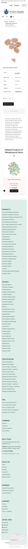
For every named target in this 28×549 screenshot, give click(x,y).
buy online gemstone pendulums (10, 212)
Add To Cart (8, 104)
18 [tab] (19, 192)
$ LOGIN (17, 73)
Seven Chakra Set (6, 336)
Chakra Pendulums (6, 284)
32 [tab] (15, 196)
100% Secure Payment (8, 490)
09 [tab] (21, 190)
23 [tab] (8, 194)
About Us (4, 423)
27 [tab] (17, 194)
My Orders (4, 506)
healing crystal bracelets (8, 299)
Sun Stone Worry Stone (10, 67)
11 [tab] (4, 192)
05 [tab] (13, 190)
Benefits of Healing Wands (9, 391)
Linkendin (5, 525)
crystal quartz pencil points (9, 244)
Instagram (5, 530)
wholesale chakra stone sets (9, 227)
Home (6, 21)
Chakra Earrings (6, 236)
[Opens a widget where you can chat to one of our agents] (18, 540)
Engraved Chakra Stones (8, 338)
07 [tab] (17, 190)
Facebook (5, 522)
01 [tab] (4, 190)
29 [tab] (21, 194)
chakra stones (5, 343)
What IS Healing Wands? (8, 389)
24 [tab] (10, 194)
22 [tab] (6, 194)
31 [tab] (13, 196)
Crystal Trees (5, 326)
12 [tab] (6, 192)
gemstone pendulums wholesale (10, 214)
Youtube (5, 532)
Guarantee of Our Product (8, 412)
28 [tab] (19, 194)
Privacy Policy (5, 430)
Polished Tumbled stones (8, 328)
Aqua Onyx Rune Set (14, 179)
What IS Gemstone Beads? (9, 379)
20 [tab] (23, 192)
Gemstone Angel (6, 324)
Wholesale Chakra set (7, 241)
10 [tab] (23, 190)
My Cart (4, 504)
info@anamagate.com (10, 453)
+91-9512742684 (7, 451)
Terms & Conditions (7, 428)
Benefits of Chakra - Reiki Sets (10, 369)
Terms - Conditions (7, 511)
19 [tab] (21, 192)
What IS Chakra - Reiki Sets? (9, 367)
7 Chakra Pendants (7, 294)
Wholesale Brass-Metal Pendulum (10, 271)
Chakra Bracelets (6, 289)
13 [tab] (8, 192)
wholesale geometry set (8, 311)
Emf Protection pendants (8, 319)
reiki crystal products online (9, 234)
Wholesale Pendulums (7, 287)
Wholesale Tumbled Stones (9, 258)
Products (11, 21)
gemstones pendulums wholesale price (12, 217)
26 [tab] (15, 194)
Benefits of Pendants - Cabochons (11, 386)
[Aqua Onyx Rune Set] (14, 168)
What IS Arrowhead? (7, 362)
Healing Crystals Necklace (8, 292)
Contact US (5, 472)
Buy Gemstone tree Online (9, 251)
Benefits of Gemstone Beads (9, 381)
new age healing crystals (8, 297)
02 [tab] (6, 190)
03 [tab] (8, 190)
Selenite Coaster (6, 273)
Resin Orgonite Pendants (8, 316)
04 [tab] (10, 190)
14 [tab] (10, 192)
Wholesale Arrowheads (8, 249)
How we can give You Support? (10, 410)
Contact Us (18, 91)
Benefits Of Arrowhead (8, 364)
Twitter (5, 527)
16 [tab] (15, 192)
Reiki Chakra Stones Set (8, 219)
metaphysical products (8, 304)
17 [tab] (17, 192)
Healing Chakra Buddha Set (9, 229)
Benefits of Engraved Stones (9, 376)
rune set (4, 306)
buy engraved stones (7, 254)
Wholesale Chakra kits (7, 246)
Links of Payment (6, 493)
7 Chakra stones (6, 333)
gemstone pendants (7, 301)
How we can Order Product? (9, 402)
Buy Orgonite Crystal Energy (9, 321)
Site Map (4, 469)
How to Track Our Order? (8, 407)
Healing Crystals (6, 331)
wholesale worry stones (8, 309)
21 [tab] (4, 194)
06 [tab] (15, 190)
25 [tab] (13, 194)
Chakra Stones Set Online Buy (9, 222)
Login (10, 5)
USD (24, 5)
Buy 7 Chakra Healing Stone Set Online (12, 224)
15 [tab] (13, 192)
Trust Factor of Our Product (9, 405)
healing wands (6, 314)
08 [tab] (19, 190)
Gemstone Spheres (7, 263)
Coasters (4, 268)
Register (16, 5)
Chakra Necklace (6, 239)
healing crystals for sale (8, 341)
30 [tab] (23, 194)
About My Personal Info (8, 488)
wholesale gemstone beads (9, 256)
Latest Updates (6, 474)
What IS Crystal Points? (8, 371)
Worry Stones (9, 25)
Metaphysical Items (11, 23)
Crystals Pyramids (6, 266)
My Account (5, 509)
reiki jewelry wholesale (8, 232)
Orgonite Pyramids (6, 261)
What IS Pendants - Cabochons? (10, 384)
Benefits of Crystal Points (8, 374)
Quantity (5, 98)
